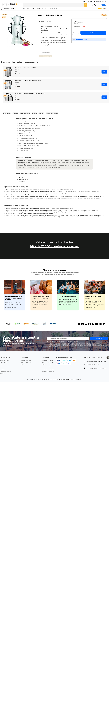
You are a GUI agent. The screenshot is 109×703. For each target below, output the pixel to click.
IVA (100, 4)
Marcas (3, 373)
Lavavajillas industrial (48, 367)
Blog (80, 379)
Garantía (3, 365)
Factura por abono (27, 365)
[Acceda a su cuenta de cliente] (92, 5)
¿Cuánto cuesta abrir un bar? (67, 296)
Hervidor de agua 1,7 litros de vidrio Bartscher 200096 (28, 80)
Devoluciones (4, 367)
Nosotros (3, 369)
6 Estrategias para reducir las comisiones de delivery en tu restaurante (13, 298)
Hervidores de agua (45, 56)
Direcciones (25, 367)
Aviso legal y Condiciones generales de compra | (67, 379)
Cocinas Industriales (48, 369)
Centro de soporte (101, 1)
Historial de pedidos (27, 362)
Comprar (94, 32)
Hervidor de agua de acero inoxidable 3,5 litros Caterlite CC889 (30, 93)
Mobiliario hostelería (48, 371)
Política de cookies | (49, 379)
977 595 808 (88, 1)
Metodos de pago (5, 362)
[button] (102, 8)
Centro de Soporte (6, 371)
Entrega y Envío (5, 360)
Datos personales (26, 360)
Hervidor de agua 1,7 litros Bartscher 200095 (25, 67)
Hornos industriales (48, 360)
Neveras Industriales (48, 362)
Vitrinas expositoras (48, 365)
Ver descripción (46, 52)
